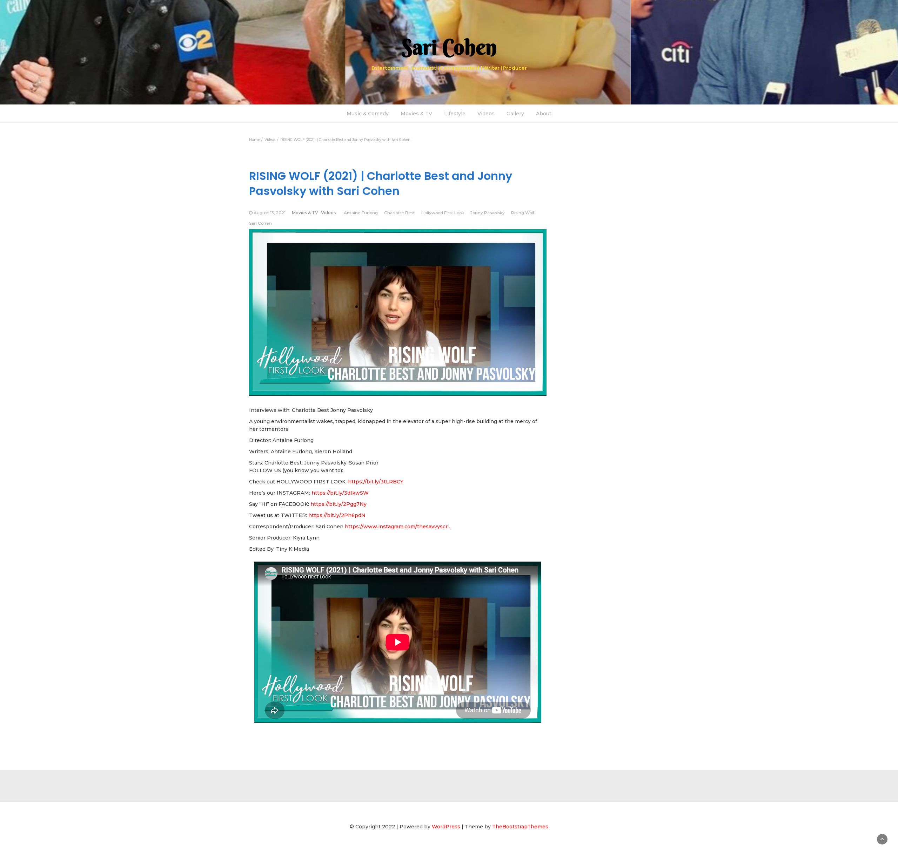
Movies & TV (416, 113)
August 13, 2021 (270, 212)
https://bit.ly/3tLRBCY (375, 482)
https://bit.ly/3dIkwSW (340, 493)
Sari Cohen (260, 223)
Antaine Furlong (361, 212)
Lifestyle (454, 113)
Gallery (515, 113)
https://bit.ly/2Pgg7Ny (338, 504)
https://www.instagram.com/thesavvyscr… (398, 526)
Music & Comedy (368, 113)
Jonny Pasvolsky (487, 212)
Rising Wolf (522, 212)
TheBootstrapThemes (520, 826)
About (543, 113)
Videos (486, 113)
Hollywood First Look (442, 212)
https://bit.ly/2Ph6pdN (337, 515)
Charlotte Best (399, 212)
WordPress (446, 826)
